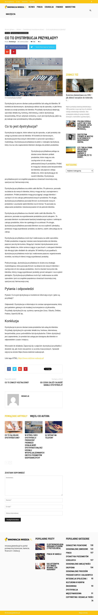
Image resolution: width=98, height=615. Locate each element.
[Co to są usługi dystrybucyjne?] (13, 427)
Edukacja (49, 7)
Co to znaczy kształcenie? (17, 382)
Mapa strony (83, 613)
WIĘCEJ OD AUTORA (39, 416)
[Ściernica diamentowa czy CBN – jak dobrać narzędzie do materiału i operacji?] (79, 85)
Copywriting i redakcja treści (79, 597)
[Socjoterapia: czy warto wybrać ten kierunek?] (40, 566)
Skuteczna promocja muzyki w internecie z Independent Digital (85, 138)
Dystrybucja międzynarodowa (19, 33)
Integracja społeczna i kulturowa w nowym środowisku (76, 582)
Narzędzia (10, 14)
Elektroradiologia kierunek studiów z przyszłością (55, 546)
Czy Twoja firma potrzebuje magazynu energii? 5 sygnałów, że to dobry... (84, 152)
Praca (40, 7)
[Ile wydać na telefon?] (54, 427)
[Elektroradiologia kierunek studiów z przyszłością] (40, 547)
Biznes (32, 7)
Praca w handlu (54, 554)
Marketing (70, 7)
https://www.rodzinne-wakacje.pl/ (31, 358)
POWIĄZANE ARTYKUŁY (16, 416)
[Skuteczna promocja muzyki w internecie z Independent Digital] (71, 137)
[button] (90, 10)
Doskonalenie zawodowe (77, 549)
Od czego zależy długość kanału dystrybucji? (51, 383)
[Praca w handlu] (40, 556)
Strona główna (9, 2)
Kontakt (32, 2)
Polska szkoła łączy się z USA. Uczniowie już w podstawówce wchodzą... (84, 125)
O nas (18, 2)
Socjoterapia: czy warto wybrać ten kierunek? (53, 567)
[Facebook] (91, 1)
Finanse (59, 7)
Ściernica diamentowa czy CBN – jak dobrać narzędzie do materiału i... (79, 97)
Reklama (24, 2)
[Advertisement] (49, 22)
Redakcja (12, 41)
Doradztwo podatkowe (76, 545)
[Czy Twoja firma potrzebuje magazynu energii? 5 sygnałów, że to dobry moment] (71, 150)
